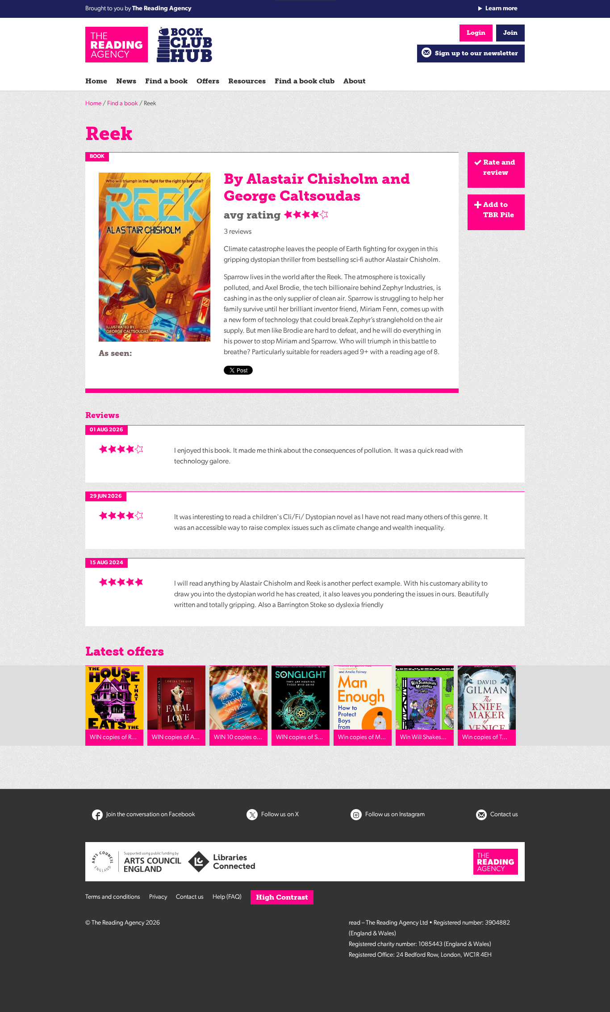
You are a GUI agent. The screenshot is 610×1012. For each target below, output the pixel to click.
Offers (207, 81)
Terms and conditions (112, 897)
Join (510, 33)
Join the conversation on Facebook (150, 814)
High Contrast (282, 897)
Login (476, 33)
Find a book (166, 81)
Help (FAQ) (227, 897)
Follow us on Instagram (394, 814)
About (354, 81)
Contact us (503, 814)
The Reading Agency (162, 8)
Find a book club (304, 81)
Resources (247, 81)
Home (96, 81)
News (126, 81)
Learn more (501, 8)
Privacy (158, 897)
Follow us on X (279, 814)
